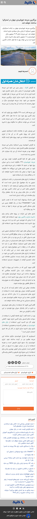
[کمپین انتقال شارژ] (18, 81)
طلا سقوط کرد (29, 455)
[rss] (23, 509)
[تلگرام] (19, 363)
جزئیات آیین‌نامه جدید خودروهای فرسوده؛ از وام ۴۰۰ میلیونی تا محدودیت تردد (19, 480)
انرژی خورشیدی (26, 372)
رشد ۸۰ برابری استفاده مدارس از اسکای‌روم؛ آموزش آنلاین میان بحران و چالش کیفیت (18, 433)
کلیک (26, 88)
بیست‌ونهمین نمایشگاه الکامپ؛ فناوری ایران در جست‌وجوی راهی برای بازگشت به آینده (19, 486)
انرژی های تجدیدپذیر (11, 372)
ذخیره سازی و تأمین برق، (26, 217)
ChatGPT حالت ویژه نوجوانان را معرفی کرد (20, 452)
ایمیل (16, 381)
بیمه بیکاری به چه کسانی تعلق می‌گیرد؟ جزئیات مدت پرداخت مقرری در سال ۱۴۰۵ (19, 491)
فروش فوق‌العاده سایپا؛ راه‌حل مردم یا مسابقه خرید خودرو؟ (19, 475)
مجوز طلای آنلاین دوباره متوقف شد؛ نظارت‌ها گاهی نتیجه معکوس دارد (20, 442)
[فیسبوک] (12, 363)
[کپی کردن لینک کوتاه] (18, 366)
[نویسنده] (32, 71)
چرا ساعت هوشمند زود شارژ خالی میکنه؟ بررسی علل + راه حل (18, 459)
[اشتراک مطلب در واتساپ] (9, 362)
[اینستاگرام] (14, 509)
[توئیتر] (16, 363)
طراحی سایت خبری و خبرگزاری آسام (16, 516)
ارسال (18, 409)
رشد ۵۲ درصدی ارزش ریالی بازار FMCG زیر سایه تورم (18, 464)
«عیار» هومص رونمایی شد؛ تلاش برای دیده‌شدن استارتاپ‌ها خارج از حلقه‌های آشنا (19, 425)
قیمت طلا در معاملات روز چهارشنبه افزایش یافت (18, 438)
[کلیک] (30, 2)
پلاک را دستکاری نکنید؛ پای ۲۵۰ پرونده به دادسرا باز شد (18, 447)
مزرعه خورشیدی (29, 162)
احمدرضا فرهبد (23, 71)
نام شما (32, 381)
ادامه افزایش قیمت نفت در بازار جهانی (21, 429)
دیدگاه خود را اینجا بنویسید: (25, 388)
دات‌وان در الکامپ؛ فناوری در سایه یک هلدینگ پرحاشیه (19, 470)
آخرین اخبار (31, 419)
